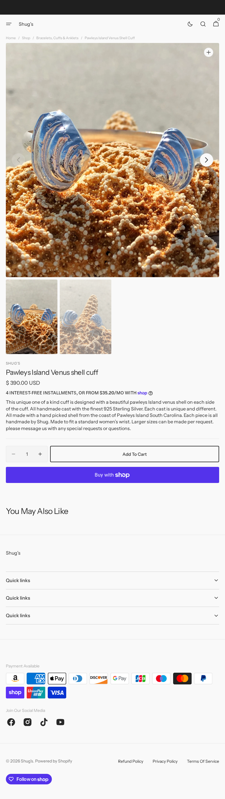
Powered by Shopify (53, 761)
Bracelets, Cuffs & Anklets (57, 38)
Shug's (27, 761)
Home (11, 38)
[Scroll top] (218, 792)
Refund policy (130, 761)
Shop (26, 38)
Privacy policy (165, 761)
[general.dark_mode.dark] (190, 24)
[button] (8, 24)
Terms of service (203, 761)
